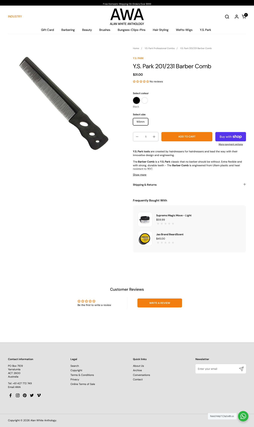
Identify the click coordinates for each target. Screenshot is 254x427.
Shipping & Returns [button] (145, 184)
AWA (127, 15)
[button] (227, 16)
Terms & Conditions (82, 375)
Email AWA (14, 387)
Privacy (74, 379)
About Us (138, 365)
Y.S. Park (138, 58)
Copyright (76, 370)
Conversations (141, 375)
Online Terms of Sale (82, 384)
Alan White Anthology (43, 420)
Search (74, 365)
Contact (138, 379)
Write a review (159, 303)
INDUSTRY (15, 16)
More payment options (231, 144)
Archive (137, 370)
